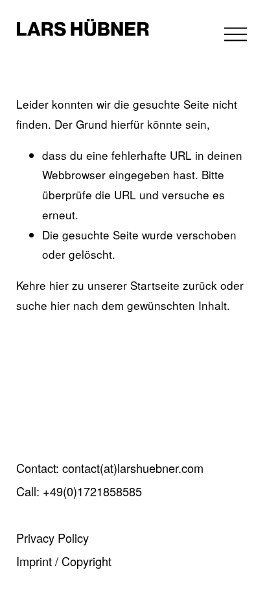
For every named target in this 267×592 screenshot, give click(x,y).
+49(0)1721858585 (92, 491)
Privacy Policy (52, 538)
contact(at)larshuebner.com (132, 468)
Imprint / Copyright (63, 561)
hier (59, 285)
